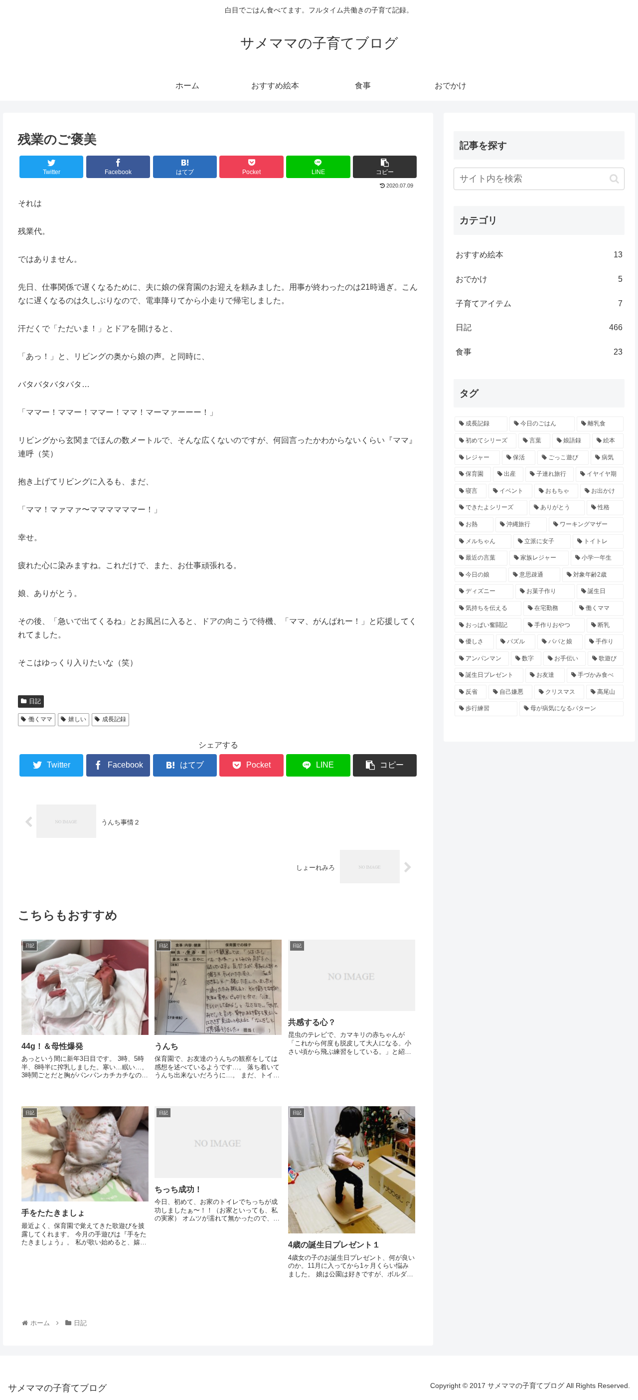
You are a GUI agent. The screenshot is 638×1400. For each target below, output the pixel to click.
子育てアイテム (539, 303)
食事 (539, 352)
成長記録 (114, 719)
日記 (35, 701)
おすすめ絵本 (539, 254)
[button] (614, 179)
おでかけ (539, 279)
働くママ (40, 719)
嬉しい (77, 719)
